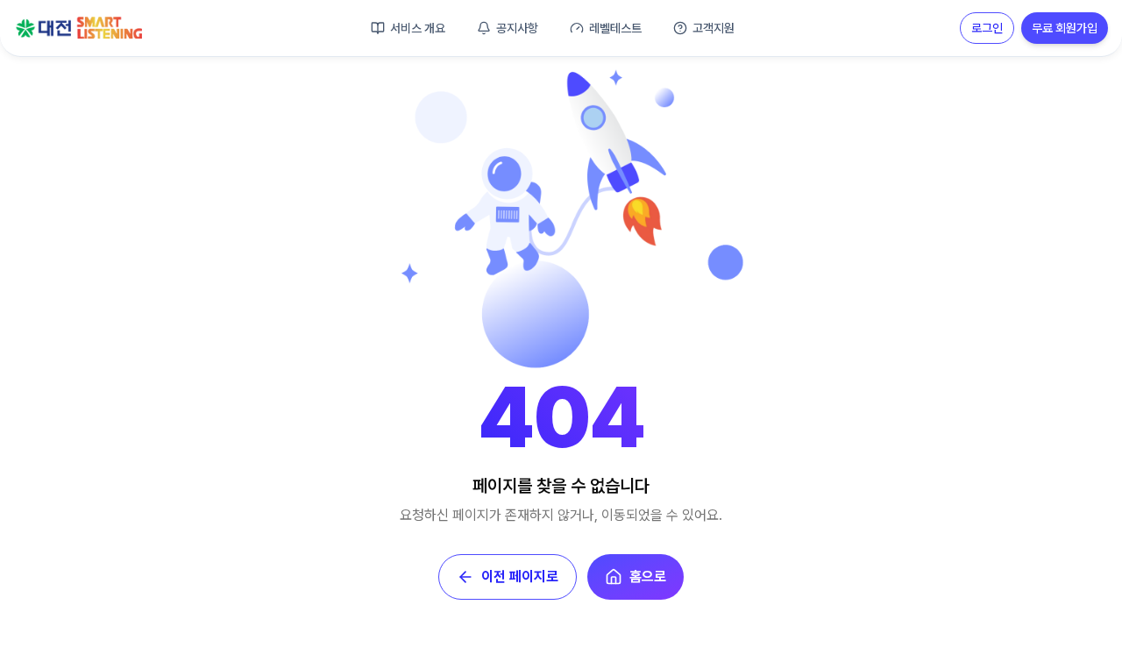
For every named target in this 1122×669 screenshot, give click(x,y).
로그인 (987, 28)
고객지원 (713, 28)
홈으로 (647, 576)
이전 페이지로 (519, 576)
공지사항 (517, 28)
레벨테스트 (615, 28)
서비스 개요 (417, 28)
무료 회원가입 (1064, 28)
